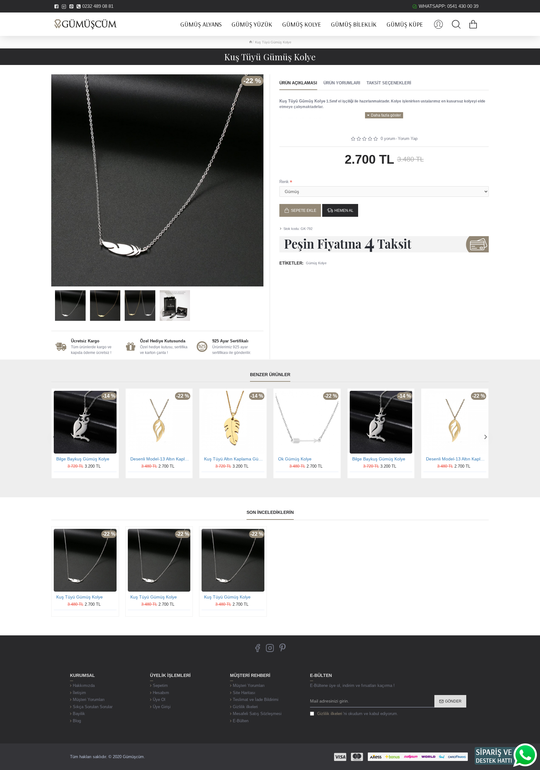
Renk (284, 181)
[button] (54, 180)
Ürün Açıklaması (298, 83)
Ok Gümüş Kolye (295, 458)
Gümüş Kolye (316, 263)
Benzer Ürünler (270, 374)
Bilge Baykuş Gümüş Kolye (82, 458)
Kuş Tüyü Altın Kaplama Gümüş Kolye (234, 458)
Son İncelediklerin (270, 512)
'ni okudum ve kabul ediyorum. (357, 713)
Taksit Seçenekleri (389, 83)
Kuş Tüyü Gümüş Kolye (79, 596)
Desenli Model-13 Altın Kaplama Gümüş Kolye (160, 458)
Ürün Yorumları (341, 83)
